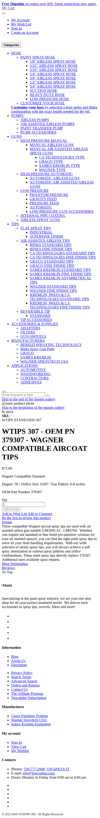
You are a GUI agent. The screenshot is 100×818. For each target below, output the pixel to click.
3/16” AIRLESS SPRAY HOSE (54, 70)
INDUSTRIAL (41, 232)
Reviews (8, 568)
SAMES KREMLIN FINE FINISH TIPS (60, 274)
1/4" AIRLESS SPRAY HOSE (53, 74)
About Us (18, 661)
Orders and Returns (25, 685)
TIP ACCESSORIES (36, 320)
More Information (15, 564)
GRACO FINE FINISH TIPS (52, 266)
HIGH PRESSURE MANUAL (43, 141)
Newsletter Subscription (28, 698)
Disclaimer (19, 665)
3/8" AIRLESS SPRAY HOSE (53, 78)
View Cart (18, 747)
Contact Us (19, 689)
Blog (14, 657)
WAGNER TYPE (52, 170)
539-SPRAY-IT (58, 769)
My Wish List (21, 24)
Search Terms (21, 677)
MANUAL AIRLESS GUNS (52, 145)
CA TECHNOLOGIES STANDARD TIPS (62, 253)
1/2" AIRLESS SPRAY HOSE (53, 82)
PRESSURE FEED (44, 203)
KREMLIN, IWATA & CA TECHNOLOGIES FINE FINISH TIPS (60, 305)
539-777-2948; (35, 769)
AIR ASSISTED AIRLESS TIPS (45, 241)
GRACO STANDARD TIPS (51, 261)
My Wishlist (20, 751)
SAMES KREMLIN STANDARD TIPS (60, 270)
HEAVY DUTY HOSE (47, 95)
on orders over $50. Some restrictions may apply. (49, 4)
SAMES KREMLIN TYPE (59, 166)
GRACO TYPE (51, 161)
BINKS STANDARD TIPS (50, 245)
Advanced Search (24, 681)
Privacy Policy (22, 673)
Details (7, 522)
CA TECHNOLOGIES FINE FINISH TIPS (63, 257)
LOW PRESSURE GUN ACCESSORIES (61, 211)
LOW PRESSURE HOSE (49, 99)
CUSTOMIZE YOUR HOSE (42, 103)
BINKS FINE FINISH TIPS (51, 249)
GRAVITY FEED (43, 199)
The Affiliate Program (27, 694)
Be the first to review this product (26, 518)
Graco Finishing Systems (29, 716)
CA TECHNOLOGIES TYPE (62, 157)
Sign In (16, 28)
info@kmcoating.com (39, 773)
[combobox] (23, 394)
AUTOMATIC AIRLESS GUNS (55, 178)
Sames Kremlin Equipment (31, 724)
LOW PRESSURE (34, 191)
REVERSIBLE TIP (35, 311)
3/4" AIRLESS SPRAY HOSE (53, 86)
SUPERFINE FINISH (46, 236)
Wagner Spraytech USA (29, 720)
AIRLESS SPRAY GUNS (40, 220)
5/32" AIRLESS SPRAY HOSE (54, 66)
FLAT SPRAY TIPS (35, 228)
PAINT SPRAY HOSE (37, 57)
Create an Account (24, 32)
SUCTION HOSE (43, 91)
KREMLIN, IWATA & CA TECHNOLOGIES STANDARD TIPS (59, 297)
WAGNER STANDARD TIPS (53, 286)
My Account (20, 20)
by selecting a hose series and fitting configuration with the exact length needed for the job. (54, 109)
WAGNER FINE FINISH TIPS (53, 291)
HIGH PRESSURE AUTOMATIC (46, 174)
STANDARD (40, 316)
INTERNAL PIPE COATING (43, 216)
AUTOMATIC (41, 207)
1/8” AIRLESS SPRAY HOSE (53, 61)
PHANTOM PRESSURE (49, 195)
